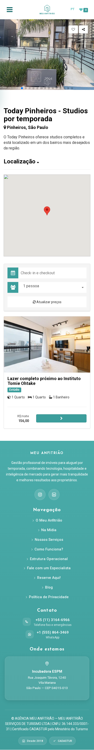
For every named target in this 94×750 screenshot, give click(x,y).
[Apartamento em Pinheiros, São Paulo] (47, 344)
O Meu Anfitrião (49, 520)
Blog (49, 587)
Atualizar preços (48, 302)
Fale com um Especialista (49, 568)
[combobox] (54, 287)
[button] (22, 88)
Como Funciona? (48, 549)
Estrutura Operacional (49, 559)
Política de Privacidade (49, 597)
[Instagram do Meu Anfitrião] (40, 494)
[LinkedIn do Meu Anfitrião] (54, 494)
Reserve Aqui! (49, 578)
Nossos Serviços (49, 539)
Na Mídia (48, 530)
